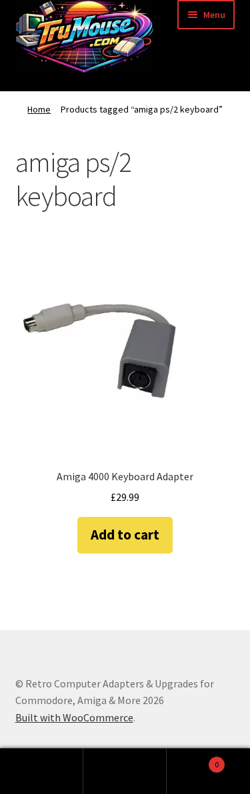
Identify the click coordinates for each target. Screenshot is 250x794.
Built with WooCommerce (74, 717)
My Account (41, 771)
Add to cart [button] (125, 535)
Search (125, 771)
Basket (193, 759)
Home (39, 109)
